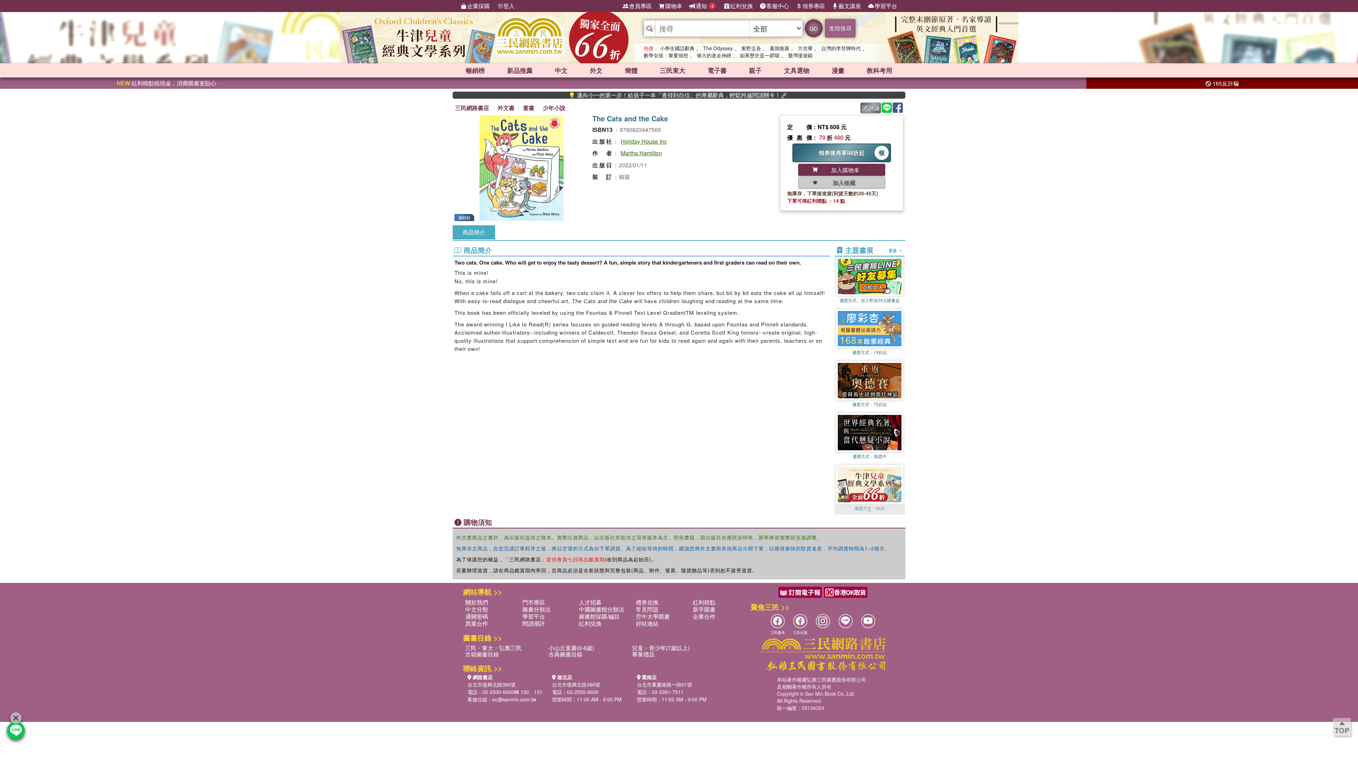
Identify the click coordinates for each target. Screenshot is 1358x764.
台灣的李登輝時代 (841, 48)
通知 (705, 6)
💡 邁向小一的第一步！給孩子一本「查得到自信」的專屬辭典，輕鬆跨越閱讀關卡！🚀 (639, 95)
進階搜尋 (840, 28)
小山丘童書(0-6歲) (571, 648)
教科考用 (879, 70)
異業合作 (476, 623)
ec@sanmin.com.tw (514, 699)
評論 (874, 108)
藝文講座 (849, 6)
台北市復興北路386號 (492, 684)
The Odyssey (718, 48)
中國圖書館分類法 (601, 609)
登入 (509, 6)
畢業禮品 (643, 654)
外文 (596, 70)
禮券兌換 (647, 602)
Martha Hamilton (641, 153)
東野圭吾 (751, 48)
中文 (561, 70)
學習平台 (886, 6)
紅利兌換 (741, 6)
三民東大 (672, 70)
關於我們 (476, 602)
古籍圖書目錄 (482, 654)
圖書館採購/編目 (599, 616)
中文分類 (476, 609)
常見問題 (647, 609)
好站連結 (647, 623)
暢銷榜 (475, 70)
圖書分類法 (536, 609)
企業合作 (704, 616)
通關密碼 (476, 616)
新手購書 (704, 609)
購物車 (673, 6)
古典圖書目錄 (565, 654)
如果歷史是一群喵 (759, 55)
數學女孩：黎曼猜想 (666, 55)
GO (813, 28)
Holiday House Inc (644, 141)
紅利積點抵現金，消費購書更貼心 (166, 83)
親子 (755, 70)
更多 (893, 250)
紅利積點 (704, 602)
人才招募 (590, 602)
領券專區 (813, 6)
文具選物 (796, 70)
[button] (869, 511)
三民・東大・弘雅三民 (493, 648)
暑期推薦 (779, 48)
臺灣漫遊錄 (800, 55)
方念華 (805, 48)
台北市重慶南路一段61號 (664, 684)
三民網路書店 (472, 108)
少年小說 (554, 108)
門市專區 (533, 602)
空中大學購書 (653, 616)
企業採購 (478, 6)
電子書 (717, 70)
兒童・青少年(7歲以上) (661, 648)
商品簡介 (474, 232)
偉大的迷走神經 (714, 55)
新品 (520, 70)
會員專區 (640, 6)
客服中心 (777, 6)
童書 (528, 108)
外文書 (506, 108)
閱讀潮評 (533, 623)
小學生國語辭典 (677, 48)
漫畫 (838, 70)
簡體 (631, 70)
